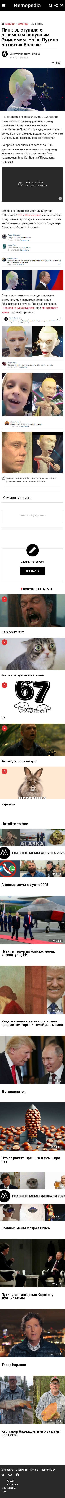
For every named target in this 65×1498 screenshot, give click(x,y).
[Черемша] (32, 783)
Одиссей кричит (13, 632)
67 (3, 718)
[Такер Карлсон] (32, 1333)
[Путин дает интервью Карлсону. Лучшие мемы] (32, 1263)
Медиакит (21, 1470)
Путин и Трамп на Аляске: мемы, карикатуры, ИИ (28, 953)
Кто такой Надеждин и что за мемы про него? (31, 1433)
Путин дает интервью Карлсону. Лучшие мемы (28, 1296)
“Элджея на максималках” (19, 308)
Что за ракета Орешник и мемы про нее (31, 1159)
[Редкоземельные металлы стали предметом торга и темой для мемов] (32, 990)
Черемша (8, 804)
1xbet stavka (47, 1470)
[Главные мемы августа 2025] (32, 853)
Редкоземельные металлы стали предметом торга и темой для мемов (32, 1023)
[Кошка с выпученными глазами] (32, 654)
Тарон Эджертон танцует (19, 761)
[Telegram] (17, 1474)
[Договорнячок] (32, 1060)
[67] (32, 697)
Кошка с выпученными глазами (23, 675)
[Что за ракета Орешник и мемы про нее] (32, 1126)
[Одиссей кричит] (32, 610)
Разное (34, 1470)
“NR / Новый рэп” (29, 215)
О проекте (7, 1470)
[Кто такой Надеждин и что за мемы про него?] (32, 1400)
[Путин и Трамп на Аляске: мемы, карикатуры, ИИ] (32, 920)
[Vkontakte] (10, 1474)
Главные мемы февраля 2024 (26, 1228)
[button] (4, 5)
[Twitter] (3, 1474)
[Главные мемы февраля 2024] (32, 1196)
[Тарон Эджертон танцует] (32, 740)
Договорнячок (14, 1092)
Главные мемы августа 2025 (25, 885)
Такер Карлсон (14, 1365)
